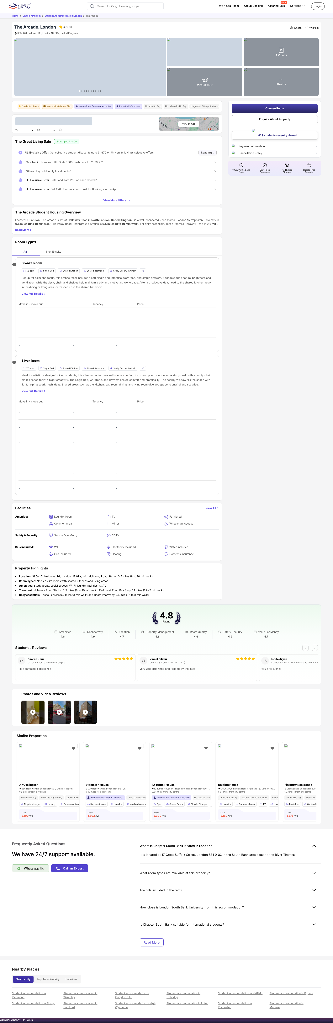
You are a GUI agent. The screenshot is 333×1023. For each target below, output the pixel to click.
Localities (71, 979)
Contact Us (17, 1020)
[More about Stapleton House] (114, 763)
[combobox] (125, 6)
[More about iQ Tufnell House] (180, 763)
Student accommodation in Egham (291, 993)
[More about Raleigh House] (247, 763)
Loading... (207, 152)
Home (15, 15)
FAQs (29, 1020)
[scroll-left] (305, 648)
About (4, 1020)
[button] (33, 712)
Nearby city (23, 979)
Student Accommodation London (63, 15)
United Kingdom (32, 15)
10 (100, 91)
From (27, 814)
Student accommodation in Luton (187, 1003)
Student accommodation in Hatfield (240, 993)
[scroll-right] (315, 648)
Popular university (48, 979)
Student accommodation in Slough (33, 1003)
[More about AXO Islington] (48, 763)
